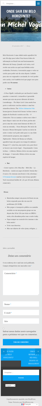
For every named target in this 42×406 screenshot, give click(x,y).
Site (6, 321)
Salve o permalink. (9, 248)
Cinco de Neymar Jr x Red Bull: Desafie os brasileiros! (33, 357)
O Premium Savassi (9, 177)
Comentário (10, 273)
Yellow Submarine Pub (26, 108)
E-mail (8, 312)
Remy (28, 46)
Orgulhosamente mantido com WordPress (21, 399)
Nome (7, 304)
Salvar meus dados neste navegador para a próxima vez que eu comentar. (20, 333)
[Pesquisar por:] (14, 3)
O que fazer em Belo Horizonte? (8, 354)
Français (27, 404)
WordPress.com (27, 402)
